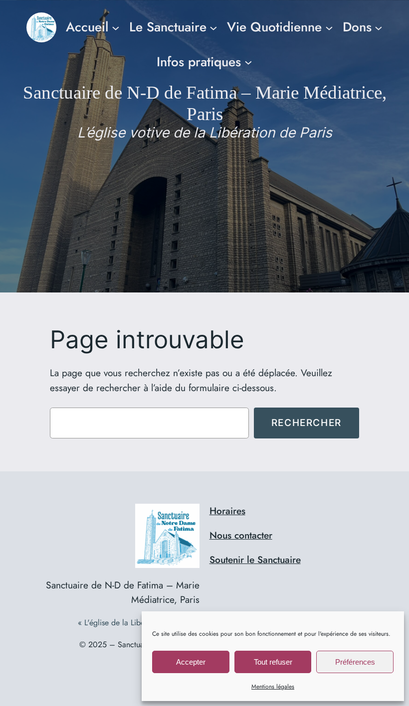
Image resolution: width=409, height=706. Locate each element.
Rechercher (306, 422)
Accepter (190, 662)
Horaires (227, 511)
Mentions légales (272, 686)
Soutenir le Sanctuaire (255, 559)
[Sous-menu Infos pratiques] (248, 62)
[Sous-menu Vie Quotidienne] (329, 27)
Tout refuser (273, 662)
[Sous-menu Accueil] (116, 27)
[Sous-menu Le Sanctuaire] (213, 27)
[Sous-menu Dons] (379, 27)
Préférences (355, 662)
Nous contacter (240, 535)
